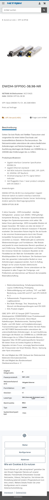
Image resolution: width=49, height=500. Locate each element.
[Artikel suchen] (44, 10)
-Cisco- (24, 413)
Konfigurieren (25, 452)
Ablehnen (25, 459)
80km (24, 403)
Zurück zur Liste (10, 20)
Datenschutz (21, 492)
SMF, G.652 (25, 377)
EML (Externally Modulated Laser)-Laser (33, 398)
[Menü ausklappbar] (3, 2)
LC (23, 393)
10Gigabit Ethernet (28, 382)
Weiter (25, 445)
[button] (39, 3)
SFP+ (23, 388)
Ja (22, 372)
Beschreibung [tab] (9, 127)
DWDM (24, 407)
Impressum (8, 492)
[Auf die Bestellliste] (4, 27)
